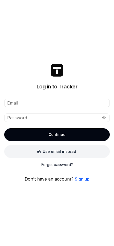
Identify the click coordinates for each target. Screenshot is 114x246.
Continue (57, 134)
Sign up (82, 179)
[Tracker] (57, 70)
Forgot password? (57, 164)
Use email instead (59, 151)
